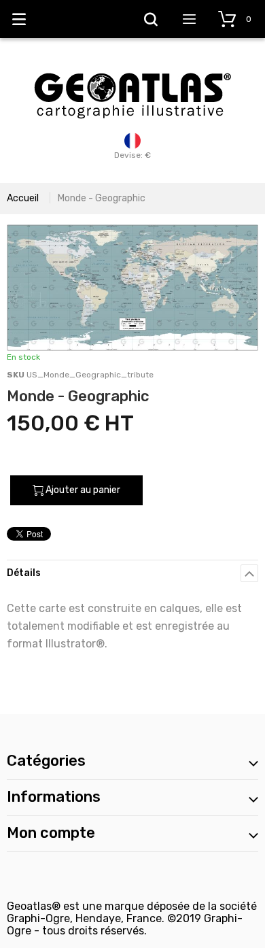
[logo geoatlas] (132, 66)
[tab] (132, 573)
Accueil (23, 198)
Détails (24, 573)
